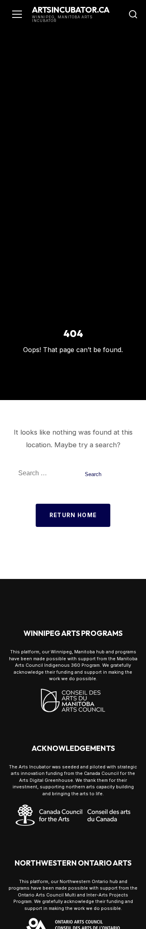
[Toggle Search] (133, 14)
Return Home (73, 515)
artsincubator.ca (71, 9)
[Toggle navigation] (17, 14)
